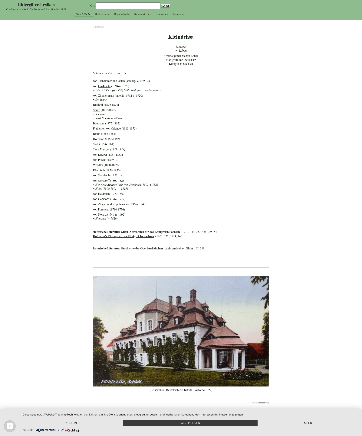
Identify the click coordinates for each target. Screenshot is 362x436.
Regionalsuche (122, 14)
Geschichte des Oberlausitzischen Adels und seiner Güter (157, 248)
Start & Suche (83, 14)
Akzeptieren (190, 423)
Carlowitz (104, 86)
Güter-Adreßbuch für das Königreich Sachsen (150, 231)
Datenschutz (162, 14)
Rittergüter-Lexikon (36, 5)
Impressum (178, 14)
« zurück (98, 26)
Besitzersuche (102, 14)
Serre (96, 110)
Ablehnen (73, 423)
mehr (308, 423)
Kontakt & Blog (142, 14)
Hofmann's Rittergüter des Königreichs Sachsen (123, 236)
